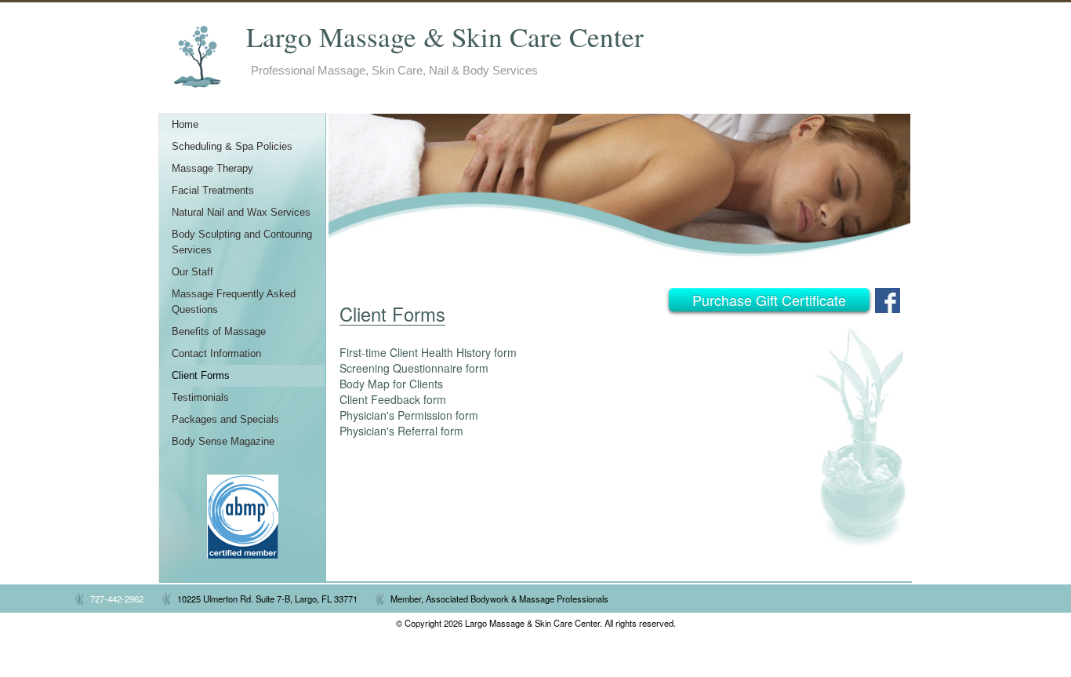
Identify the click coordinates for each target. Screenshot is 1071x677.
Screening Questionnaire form (413, 368)
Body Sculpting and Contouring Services (242, 242)
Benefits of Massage (219, 331)
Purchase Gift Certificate (769, 299)
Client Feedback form (392, 399)
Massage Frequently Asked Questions (234, 302)
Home (185, 124)
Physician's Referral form (401, 431)
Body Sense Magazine (223, 441)
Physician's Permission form (408, 415)
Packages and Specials (225, 419)
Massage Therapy (212, 168)
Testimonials (200, 397)
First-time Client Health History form (428, 352)
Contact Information (216, 353)
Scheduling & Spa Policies (232, 146)
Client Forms (201, 375)
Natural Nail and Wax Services (241, 212)
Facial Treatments (213, 190)
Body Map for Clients (391, 383)
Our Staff (192, 272)
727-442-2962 (116, 598)
